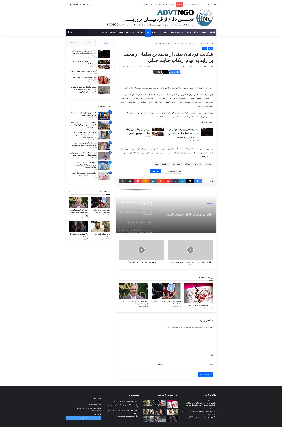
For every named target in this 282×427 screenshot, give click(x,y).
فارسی (214, 4)
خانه (211, 32)
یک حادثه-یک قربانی (116, 32)
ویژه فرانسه (130, 32)
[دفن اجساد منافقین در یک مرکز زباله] (198, 293)
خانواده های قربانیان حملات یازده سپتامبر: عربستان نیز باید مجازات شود (186, 212)
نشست (204, 32)
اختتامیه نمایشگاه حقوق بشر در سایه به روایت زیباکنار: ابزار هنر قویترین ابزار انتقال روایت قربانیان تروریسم (83, 89)
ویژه (204, 48)
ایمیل (211, 364)
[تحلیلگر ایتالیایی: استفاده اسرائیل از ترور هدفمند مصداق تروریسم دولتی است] (104, 156)
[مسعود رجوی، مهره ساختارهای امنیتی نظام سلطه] (104, 80)
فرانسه (165, 164)
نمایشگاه (140, 32)
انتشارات (164, 32)
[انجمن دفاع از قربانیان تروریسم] (158, 18)
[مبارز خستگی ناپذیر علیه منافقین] (100, 226)
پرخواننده (104, 42)
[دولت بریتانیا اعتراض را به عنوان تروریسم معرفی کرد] (166, 291)
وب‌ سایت (161, 364)
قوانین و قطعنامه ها (177, 32)
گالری (155, 32)
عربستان (176, 164)
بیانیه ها (188, 32)
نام (211, 355)
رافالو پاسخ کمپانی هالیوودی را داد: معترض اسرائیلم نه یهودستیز (155, 4)
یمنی (155, 164)
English (208, 4)
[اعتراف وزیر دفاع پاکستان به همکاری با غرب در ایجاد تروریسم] (104, 116)
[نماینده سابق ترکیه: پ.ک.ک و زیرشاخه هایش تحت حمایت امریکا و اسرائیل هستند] (104, 125)
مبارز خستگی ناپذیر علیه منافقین (127, 416)
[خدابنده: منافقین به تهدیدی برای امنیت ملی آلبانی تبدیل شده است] (104, 176)
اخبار (147, 32)
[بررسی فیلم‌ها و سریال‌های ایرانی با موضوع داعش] (158, 132)
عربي (204, 4)
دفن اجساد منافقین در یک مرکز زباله (201, 305)
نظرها (73, 42)
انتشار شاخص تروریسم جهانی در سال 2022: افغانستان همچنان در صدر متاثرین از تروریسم (184, 133)
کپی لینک (155, 171)
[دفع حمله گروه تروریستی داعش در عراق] (148, 412)
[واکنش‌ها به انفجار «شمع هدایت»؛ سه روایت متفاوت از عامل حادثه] (160, 419)
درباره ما (104, 32)
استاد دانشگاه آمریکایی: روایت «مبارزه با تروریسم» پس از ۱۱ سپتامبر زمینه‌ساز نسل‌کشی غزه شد (83, 165)
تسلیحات (197, 164)
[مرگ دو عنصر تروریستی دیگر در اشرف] (78, 226)
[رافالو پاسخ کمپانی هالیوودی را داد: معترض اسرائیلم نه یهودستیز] (133, 291)
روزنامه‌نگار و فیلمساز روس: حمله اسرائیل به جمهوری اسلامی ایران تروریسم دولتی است (85, 135)
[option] (166, 211)
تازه (88, 42)
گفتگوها (196, 32)
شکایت (131, 88)
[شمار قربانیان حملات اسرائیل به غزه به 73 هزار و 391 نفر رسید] (148, 419)
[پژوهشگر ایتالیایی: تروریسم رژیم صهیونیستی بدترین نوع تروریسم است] (104, 146)
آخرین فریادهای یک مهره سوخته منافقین (83, 71)
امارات (207, 164)
